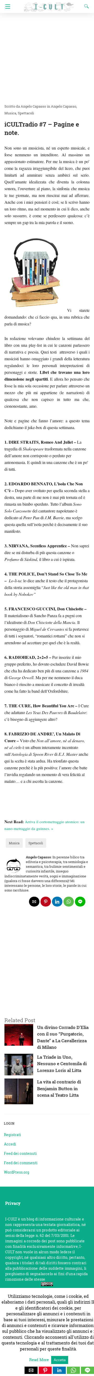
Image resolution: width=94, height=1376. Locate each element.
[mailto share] (34, 902)
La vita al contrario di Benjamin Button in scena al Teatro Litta (59, 1088)
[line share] (80, 902)
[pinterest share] (45, 902)
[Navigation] (6, 6)
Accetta (60, 1360)
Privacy (12, 1203)
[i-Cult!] (49, 4)
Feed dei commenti (21, 1162)
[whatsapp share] (68, 902)
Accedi (10, 1144)
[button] (31, 1370)
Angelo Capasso (63, 106)
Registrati (12, 1134)
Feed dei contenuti (20, 1153)
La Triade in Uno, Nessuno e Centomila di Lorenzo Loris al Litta (62, 1063)
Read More (39, 1359)
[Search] (85, 6)
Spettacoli (26, 113)
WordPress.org (16, 1172)
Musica (10, 113)
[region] (47, 968)
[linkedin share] (57, 902)
